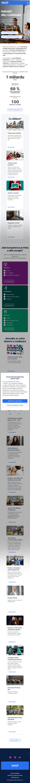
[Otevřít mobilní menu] (27, 3)
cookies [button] (10, 383)
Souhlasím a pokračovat (15, 401)
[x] (27, 374)
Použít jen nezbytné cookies (15, 405)
